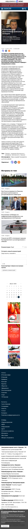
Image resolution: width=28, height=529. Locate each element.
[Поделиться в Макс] (3, 51)
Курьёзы (3, 383)
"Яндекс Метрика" (22, 516)
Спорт (3, 394)
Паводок (7, 153)
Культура (4, 381)
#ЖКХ (3, 424)
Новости (3, 408)
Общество (4, 386)
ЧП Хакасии (4, 397)
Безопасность (16, 154)
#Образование (5, 426)
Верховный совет (5, 5)
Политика (4, 392)
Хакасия (22, 154)
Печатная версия (6, 390)
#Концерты (4, 433)
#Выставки (4, 435)
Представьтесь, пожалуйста (8, 253)
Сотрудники (4, 406)
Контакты (4, 402)
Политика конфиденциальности (10, 415)
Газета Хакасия (5, 404)
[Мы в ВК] (6, 51)
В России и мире (6, 375)
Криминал (4, 379)
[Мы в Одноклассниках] (9, 51)
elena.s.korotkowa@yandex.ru (9, 507)
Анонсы (3, 372)
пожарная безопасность (17, 153)
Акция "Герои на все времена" (16, 5)
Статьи (3, 410)
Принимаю (5, 526)
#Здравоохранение (6, 422)
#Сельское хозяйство (7, 431)
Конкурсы (4, 413)
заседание (8, 154)
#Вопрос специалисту (7, 437)
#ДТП (3, 429)
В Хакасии (16, 48)
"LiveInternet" (4, 517)
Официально (5, 388)
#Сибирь (3, 420)
